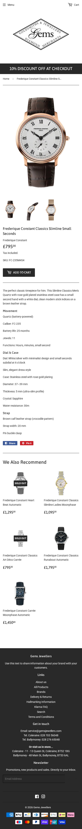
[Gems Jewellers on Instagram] (43, 797)
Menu (11, 4)
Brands (41, 691)
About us (41, 682)
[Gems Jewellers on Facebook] (37, 797)
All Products (41, 687)
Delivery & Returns (41, 696)
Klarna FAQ (41, 706)
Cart (76, 4)
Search (41, 711)
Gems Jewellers (42, 807)
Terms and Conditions (41, 716)
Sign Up (72, 778)
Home (6, 78)
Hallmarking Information (41, 701)
